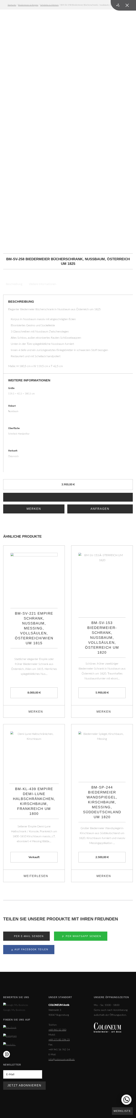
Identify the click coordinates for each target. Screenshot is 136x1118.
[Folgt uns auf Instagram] (10, 1036)
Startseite (12, 5)
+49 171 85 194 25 (59, 1040)
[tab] (14, 284)
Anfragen (99, 508)
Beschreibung (14, 284)
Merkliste (122, 1111)
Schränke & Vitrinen (49, 5)
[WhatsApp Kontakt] (126, 1100)
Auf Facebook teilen (31, 949)
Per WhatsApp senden (83, 936)
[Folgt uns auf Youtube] (9, 1044)
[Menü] (123, 5)
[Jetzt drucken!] (68, 497)
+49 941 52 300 (57, 1030)
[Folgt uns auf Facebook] (9, 1027)
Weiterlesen (36, 876)
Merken (34, 508)
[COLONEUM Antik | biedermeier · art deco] (107, 1027)
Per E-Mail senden (28, 936)
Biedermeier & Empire (28, 5)
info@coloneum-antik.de (62, 1059)
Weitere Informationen (42, 284)
